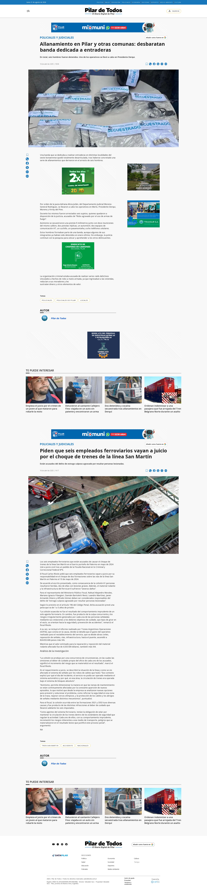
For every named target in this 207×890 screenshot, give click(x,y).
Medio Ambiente (166, 2)
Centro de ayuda (129, 878)
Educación (116, 2)
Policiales (126, 2)
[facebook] (154, 64)
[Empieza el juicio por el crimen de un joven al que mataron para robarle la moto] (44, 389)
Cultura (178, 2)
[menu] (28, 11)
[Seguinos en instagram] (62, 844)
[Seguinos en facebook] (66, 844)
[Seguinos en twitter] (58, 844)
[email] (162, 64)
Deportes (154, 2)
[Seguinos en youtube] (53, 844)
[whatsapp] (150, 64)
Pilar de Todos (58, 318)
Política (100, 2)
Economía (136, 2)
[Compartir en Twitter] (158, 64)
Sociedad (145, 2)
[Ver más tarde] (147, 64)
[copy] (166, 64)
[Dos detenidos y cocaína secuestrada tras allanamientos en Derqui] (123, 389)
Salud (107, 2)
